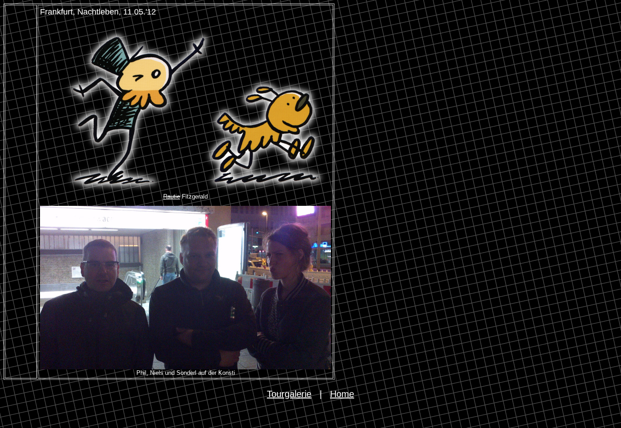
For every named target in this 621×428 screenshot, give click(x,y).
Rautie (171, 196)
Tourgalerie (289, 394)
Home (342, 394)
